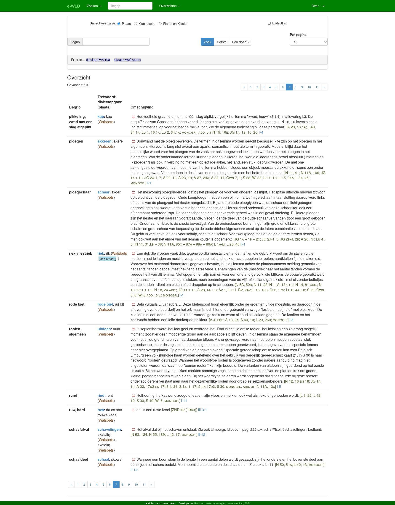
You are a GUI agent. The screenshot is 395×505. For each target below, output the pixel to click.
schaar (103, 192)
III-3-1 (202, 409)
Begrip (75, 42)
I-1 (149, 182)
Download (239, 42)
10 (309, 87)
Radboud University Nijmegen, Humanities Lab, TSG (221, 503)
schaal (103, 459)
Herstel (222, 42)
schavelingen (109, 429)
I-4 (261, 132)
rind (101, 395)
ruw (101, 409)
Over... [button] (317, 5)
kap (101, 116)
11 (317, 87)
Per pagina (298, 34)
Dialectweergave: (103, 23)
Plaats (126, 23)
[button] (133, 117)
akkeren (105, 141)
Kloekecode (147, 23)
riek (101, 253)
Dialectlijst (279, 23)
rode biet (105, 304)
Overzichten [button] (168, 5)
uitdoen (104, 328)
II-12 (201, 434)
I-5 (291, 319)
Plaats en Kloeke (175, 23)
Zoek (207, 42)
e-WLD (73, 6)
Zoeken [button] (93, 5)
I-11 (184, 400)
